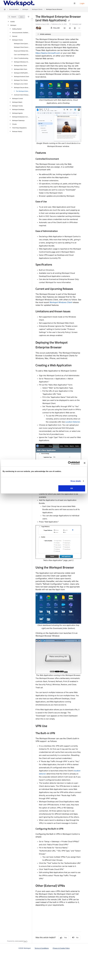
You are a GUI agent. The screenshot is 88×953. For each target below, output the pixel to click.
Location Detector (72, 422)
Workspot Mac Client (20, 65)
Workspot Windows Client (61, 302)
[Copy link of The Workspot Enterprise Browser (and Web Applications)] (69, 20)
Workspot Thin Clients (21, 80)
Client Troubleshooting (21, 58)
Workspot (25, 9)
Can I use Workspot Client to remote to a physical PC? (22, 54)
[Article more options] (79, 28)
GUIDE (12, 21)
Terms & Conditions (42, 948)
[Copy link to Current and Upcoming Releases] (76, 289)
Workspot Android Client (21, 76)
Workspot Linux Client (21, 84)
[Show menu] (74, 3)
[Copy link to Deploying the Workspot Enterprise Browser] (65, 347)
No (77, 937)
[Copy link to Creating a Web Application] (75, 365)
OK (71, 488)
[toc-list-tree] (65, 28)
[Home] (18, 3)
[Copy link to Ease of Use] (50, 202)
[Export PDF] (75, 28)
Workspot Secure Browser (54, 9)
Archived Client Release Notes (22, 95)
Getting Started (16, 29)
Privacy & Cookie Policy (61, 948)
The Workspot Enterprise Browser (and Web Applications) (23, 91)
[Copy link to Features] (49, 153)
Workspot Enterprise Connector (21, 117)
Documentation (14, 9)
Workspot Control (17, 98)
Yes (65, 937)
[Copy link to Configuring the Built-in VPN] (67, 829)
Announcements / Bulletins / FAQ (21, 32)
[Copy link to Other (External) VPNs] (68, 886)
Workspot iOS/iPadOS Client (22, 73)
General (14, 36)
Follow (56, 28)
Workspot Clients (37, 9)
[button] (16, 17)
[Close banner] (84, 463)
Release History (17, 131)
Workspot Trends (17, 106)
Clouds (14, 124)
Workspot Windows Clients (22, 62)
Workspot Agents (17, 113)
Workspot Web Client (20, 69)
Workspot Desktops (18, 109)
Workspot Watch (17, 102)
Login (82, 3)
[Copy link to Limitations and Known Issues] (74, 311)
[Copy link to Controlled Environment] (62, 159)
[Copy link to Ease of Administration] (61, 231)
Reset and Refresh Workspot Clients (22, 51)
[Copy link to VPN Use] (51, 726)
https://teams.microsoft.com (48, 53)
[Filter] (28, 16)
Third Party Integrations (19, 128)
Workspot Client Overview (22, 47)
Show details (75, 481)
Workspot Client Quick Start (22, 43)
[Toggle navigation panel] (32, 19)
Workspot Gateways (18, 120)
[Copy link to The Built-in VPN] (58, 733)
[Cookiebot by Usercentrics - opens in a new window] (70, 463)
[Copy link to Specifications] (55, 265)
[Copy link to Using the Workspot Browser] (77, 568)
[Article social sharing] (70, 28)
